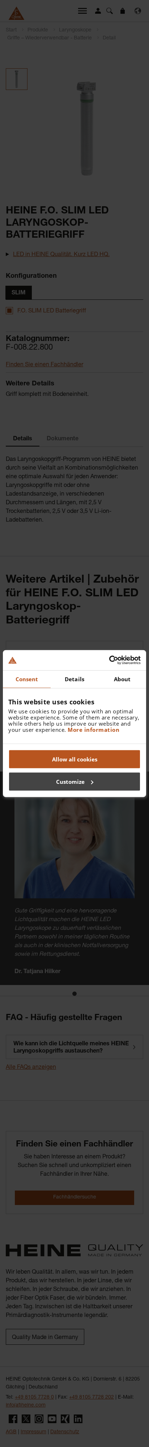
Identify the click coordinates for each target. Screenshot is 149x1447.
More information (93, 729)
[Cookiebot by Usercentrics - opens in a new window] (109, 660)
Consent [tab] (27, 678)
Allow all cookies (74, 759)
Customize (70, 781)
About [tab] (122, 678)
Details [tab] (74, 678)
